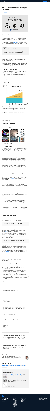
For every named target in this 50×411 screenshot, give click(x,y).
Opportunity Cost (15, 403)
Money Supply (22, 401)
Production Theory (15, 404)
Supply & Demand (15, 405)
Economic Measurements (23, 398)
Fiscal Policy (22, 397)
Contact (40, 405)
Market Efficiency (15, 400)
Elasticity (14, 399)
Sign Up (45, 399)
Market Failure (15, 401)
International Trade (23, 399)
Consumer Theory (15, 397)
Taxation (14, 406)
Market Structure (15, 402)
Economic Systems (15, 398)
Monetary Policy (22, 400)
